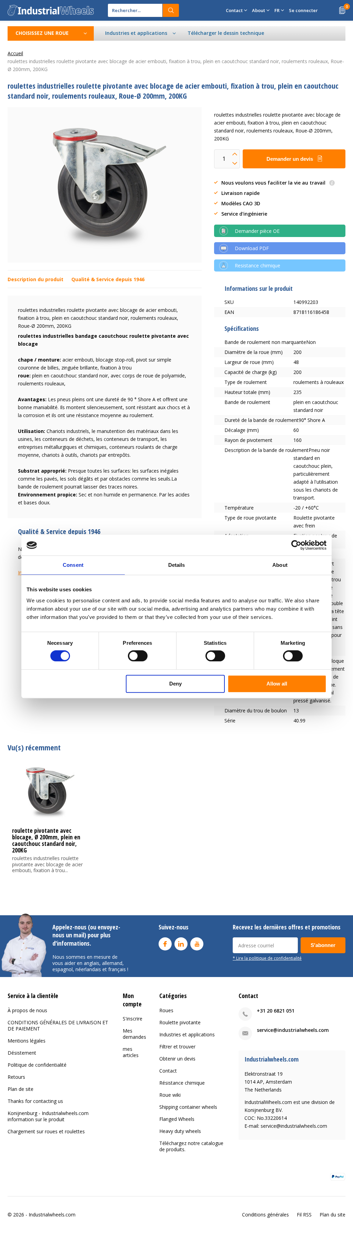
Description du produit (35, 279)
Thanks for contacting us (35, 1101)
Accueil (15, 53)
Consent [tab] (73, 565)
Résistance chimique (182, 1082)
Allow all (276, 684)
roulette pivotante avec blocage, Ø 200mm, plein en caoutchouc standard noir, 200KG (46, 840)
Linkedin (181, 943)
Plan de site (20, 1089)
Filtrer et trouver (177, 1046)
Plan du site (332, 1214)
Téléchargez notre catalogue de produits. (191, 1146)
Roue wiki (170, 1095)
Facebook (165, 943)
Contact (168, 1070)
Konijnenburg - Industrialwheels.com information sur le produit (48, 1116)
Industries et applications (187, 1034)
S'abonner (323, 945)
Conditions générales (265, 1214)
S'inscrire (132, 1018)
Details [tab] (176, 565)
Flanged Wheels (176, 1119)
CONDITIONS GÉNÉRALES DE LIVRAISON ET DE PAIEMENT (58, 1025)
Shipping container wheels (188, 1107)
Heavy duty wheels (180, 1131)
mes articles (131, 1052)
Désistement (22, 1052)
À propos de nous (27, 1010)
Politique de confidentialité (37, 1065)
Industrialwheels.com (52, 1214)
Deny (175, 684)
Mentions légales (27, 1040)
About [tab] (280, 565)
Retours (16, 1077)
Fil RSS (304, 1214)
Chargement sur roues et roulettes (46, 1131)
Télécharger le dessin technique (226, 33)
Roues (166, 1010)
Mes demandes (134, 1033)
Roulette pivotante (180, 1022)
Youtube (196, 943)
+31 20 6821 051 (275, 1011)
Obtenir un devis (177, 1058)
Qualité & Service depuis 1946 (107, 279)
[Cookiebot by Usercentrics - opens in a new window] (296, 545)
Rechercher (171, 10)
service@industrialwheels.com (293, 1030)
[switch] (138, 655)
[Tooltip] (332, 183)
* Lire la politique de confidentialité (267, 958)
